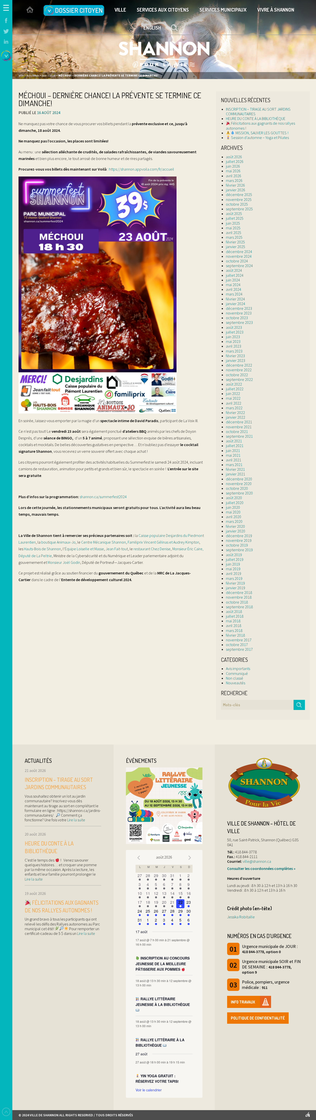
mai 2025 (233, 227)
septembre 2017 (239, 649)
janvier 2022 (235, 417)
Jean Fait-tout (117, 548)
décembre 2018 (239, 592)
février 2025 (235, 241)
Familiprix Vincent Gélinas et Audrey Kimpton (163, 542)
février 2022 (235, 412)
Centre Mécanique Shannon (103, 542)
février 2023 (235, 355)
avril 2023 (233, 346)
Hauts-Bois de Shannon (42, 548)
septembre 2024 (239, 265)
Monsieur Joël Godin (64, 562)
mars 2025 (234, 237)
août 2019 (234, 554)
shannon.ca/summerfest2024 (103, 496)
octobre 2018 (237, 602)
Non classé (234, 678)
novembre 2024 (239, 256)
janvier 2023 (235, 360)
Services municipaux (223, 9)
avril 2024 (233, 289)
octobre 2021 (237, 431)
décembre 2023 (239, 308)
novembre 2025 (239, 199)
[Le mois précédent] (190, 858)
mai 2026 (233, 170)
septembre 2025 (239, 208)
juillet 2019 (234, 559)
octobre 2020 (237, 488)
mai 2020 (233, 512)
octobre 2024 (237, 260)
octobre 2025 (237, 204)
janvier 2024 (235, 303)
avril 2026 (233, 175)
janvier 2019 (235, 587)
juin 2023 (233, 336)
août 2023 (234, 327)
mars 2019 (234, 578)
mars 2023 (234, 351)
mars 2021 (234, 464)
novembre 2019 (239, 540)
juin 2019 (233, 564)
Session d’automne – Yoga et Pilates (259, 137)
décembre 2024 (239, 251)
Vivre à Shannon (275, 9)
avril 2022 (233, 403)
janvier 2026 (235, 189)
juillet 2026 (234, 161)
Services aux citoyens (163, 9)
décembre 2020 (239, 478)
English (152, 27)
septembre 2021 (239, 436)
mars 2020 (234, 521)
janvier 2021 (235, 474)
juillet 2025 (234, 218)
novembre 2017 (239, 639)
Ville (120, 9)
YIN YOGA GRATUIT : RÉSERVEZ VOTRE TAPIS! (157, 1078)
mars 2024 (234, 294)
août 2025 (234, 213)
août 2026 (234, 156)
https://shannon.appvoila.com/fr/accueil (141, 169)
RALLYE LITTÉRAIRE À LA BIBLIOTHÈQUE (160, 1042)
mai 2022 (233, 398)
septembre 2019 (239, 549)
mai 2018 (233, 620)
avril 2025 (233, 232)
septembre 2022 (239, 379)
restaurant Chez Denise (152, 548)
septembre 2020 (239, 493)
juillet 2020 (234, 502)
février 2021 (235, 469)
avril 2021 (233, 459)
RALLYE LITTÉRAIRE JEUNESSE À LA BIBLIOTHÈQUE (163, 1001)
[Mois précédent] (138, 858)
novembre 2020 (239, 483)
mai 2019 (233, 568)
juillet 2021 (234, 445)
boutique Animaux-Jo (58, 542)
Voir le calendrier (149, 1089)
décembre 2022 (239, 365)
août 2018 (234, 611)
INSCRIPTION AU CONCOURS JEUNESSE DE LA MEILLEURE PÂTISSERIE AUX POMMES (163, 964)
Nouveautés (235, 682)
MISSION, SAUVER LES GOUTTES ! (261, 132)
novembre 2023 (239, 313)
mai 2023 (233, 341)
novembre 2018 (239, 597)
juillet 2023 (234, 332)
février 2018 (235, 635)
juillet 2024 (234, 275)
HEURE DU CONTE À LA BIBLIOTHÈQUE (255, 118)
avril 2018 (233, 625)
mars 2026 (234, 180)
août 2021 (234, 440)
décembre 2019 (239, 535)
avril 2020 (233, 516)
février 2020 (235, 526)
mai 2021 (233, 455)
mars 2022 (234, 407)
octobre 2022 (237, 374)
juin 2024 (233, 279)
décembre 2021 (239, 421)
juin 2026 (233, 166)
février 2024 (235, 298)
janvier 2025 (235, 246)
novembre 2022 (239, 369)
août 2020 (234, 497)
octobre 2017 (237, 644)
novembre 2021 (239, 426)
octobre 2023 (237, 317)
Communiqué (237, 673)
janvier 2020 (235, 531)
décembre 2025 (239, 194)
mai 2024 (233, 284)
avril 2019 (233, 573)
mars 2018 (234, 630)
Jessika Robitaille (241, 916)
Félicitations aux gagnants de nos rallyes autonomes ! (260, 125)
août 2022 (234, 384)
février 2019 (235, 583)
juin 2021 (233, 450)
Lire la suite (75, 819)
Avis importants (238, 668)
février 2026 (235, 185)
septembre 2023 (239, 322)
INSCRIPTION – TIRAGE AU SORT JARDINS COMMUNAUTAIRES (258, 111)
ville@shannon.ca (257, 861)
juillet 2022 (234, 388)
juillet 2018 (234, 616)
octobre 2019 (237, 545)
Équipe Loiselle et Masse (84, 548)
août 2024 (234, 270)
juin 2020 (233, 507)
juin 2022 (233, 393)
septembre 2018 (239, 606)
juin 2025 (233, 223)
